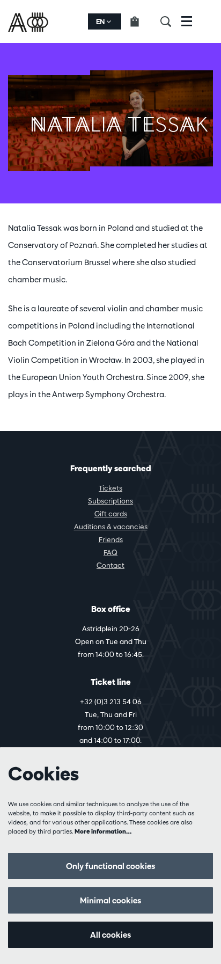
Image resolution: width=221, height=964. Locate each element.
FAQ (110, 552)
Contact (110, 565)
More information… (103, 831)
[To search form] (170, 21)
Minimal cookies (110, 900)
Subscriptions (110, 500)
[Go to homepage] (29, 21)
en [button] (101, 21)
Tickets (110, 488)
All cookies (110, 935)
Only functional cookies (110, 866)
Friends (111, 539)
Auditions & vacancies (111, 526)
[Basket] (140, 21)
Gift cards (110, 513)
